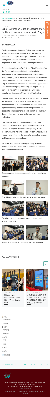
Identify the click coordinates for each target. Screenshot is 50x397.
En (4, 12)
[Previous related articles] (40, 263)
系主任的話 (7, 319)
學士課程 (6, 333)
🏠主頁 (4, 317)
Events (9, 18)
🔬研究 (4, 347)
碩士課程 (6, 330)
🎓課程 (4, 327)
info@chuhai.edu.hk (25, 388)
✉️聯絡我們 (6, 355)
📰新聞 (4, 337)
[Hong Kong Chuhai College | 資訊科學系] (10, 3)
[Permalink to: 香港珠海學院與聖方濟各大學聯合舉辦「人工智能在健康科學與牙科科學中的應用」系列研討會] (37, 280)
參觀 (4, 340)
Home (4, 18)
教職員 (5, 323)
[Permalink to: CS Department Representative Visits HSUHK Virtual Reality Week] (13, 280)
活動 (4, 344)
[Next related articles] (45, 263)
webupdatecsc (9, 36)
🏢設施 (4, 351)
